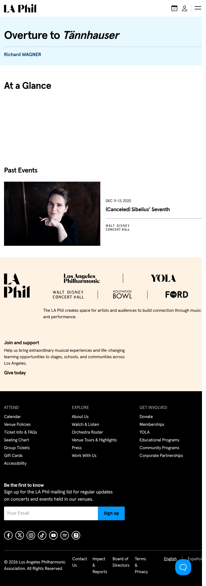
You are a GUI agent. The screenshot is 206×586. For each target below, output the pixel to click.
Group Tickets (17, 448)
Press (77, 448)
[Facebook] (8, 535)
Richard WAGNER (22, 54)
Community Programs (159, 448)
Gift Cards (13, 456)
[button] (198, 8)
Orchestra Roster (87, 432)
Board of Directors (120, 562)
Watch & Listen (85, 425)
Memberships (151, 425)
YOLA (144, 432)
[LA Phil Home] (20, 8)
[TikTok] (42, 535)
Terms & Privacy (141, 565)
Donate (146, 417)
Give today (15, 373)
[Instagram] (31, 535)
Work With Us (84, 456)
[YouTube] (53, 535)
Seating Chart (16, 440)
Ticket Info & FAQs (20, 432)
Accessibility (15, 464)
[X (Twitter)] (19, 535)
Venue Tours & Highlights (94, 440)
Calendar (12, 417)
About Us (80, 417)
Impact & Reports (100, 565)
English (170, 559)
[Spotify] (64, 535)
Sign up (111, 513)
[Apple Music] (76, 535)
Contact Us (79, 562)
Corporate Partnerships (161, 456)
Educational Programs (159, 440)
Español (195, 559)
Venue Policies (17, 425)
